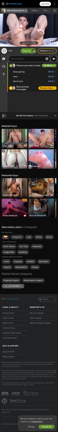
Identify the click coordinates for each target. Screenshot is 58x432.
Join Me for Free (29, 43)
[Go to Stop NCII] (18, 401)
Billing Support (8, 357)
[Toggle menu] (3, 4)
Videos (35, 10)
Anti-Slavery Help (10, 338)
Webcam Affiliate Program (40, 323)
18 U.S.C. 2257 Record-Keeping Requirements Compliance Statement (25, 411)
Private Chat (46, 88)
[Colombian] (5, 237)
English (45, 299)
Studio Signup (35, 318)
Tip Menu (48, 65)
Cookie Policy (37, 421)
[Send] (54, 59)
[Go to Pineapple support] (5, 401)
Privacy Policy (8, 313)
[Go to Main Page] (17, 4)
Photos (48, 10)
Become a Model (37, 313)
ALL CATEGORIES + (13, 286)
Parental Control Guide (12, 333)
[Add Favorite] (4, 51)
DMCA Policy (8, 323)
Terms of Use (8, 318)
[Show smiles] (47, 59)
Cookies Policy (9, 328)
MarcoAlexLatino (12, 227)
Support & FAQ (8, 352)
